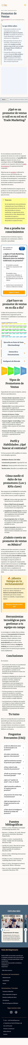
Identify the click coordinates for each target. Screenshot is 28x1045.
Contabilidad (6, 980)
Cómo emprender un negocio (10, 994)
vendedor (13, 172)
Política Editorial (7, 1031)
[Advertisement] (14, 81)
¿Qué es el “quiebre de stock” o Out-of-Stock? (11, 781)
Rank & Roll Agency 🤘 (17, 1023)
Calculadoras (6, 1000)
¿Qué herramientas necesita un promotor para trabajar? (12, 761)
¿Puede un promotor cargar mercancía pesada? (12, 774)
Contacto (5, 1034)
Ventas (5, 10)
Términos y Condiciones (8, 1028)
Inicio (2, 10)
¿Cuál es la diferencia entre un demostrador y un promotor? (12, 747)
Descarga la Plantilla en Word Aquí (14, 605)
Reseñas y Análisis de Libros (10, 997)
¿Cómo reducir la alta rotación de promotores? (11, 768)
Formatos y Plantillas (8, 991)
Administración (6, 977)
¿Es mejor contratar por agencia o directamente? (11, 755)
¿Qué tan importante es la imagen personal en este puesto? (12, 803)
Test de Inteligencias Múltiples (10, 1003)
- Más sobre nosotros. (6, 970)
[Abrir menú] (25, 5)
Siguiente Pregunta (14, 292)
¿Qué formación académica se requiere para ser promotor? (12, 788)
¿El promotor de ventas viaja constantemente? (13, 795)
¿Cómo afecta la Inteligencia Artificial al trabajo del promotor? (13, 811)
